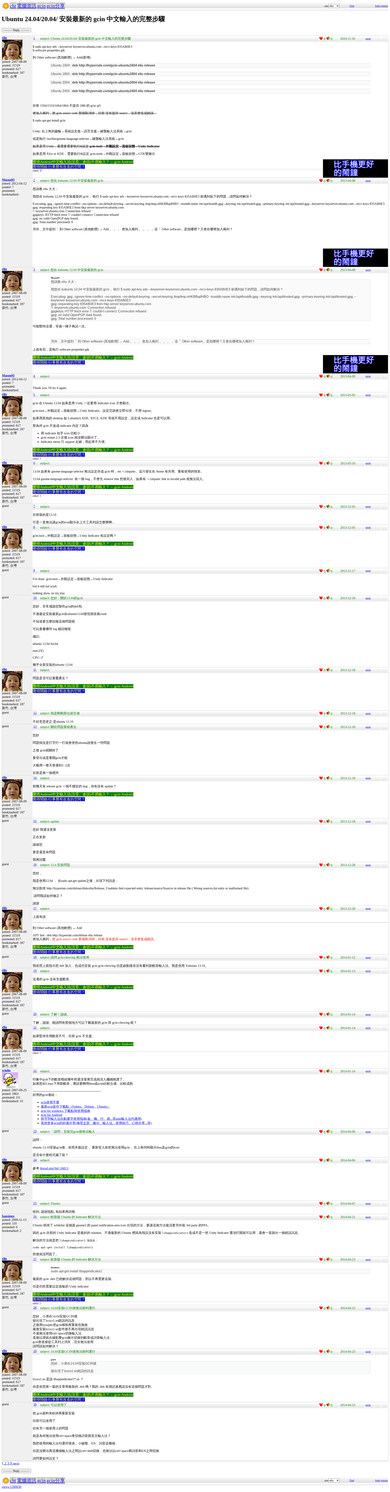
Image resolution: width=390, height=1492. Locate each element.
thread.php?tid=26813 (54, 1168)
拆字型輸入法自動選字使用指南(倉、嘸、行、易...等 (78, 1118)
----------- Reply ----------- (16, 30)
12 (35, 713)
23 (35, 1131)
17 (35, 908)
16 (35, 864)
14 (35, 777)
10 (35, 597)
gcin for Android (51, 1115)
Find (352, 5)
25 (35, 1203)
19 (35, 970)
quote (368, 38)
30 (35, 1404)
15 (35, 821)
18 (35, 957)
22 (35, 1071)
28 (35, 1307)
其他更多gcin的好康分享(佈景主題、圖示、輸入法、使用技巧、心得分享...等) (96, 1123)
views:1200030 (11, 1487)
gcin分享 (56, 6)
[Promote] (321, 38)
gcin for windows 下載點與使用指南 (65, 1111)
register (384, 5)
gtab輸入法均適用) (129, 1118)
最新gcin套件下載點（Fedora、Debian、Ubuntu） (75, 1106)
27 (35, 1259)
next (16, 1463)
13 (35, 726)
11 (34, 669)
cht (13, 6)
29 (35, 1351)
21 (35, 1027)
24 (35, 1160)
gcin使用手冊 (50, 1102)
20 (35, 1014)
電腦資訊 (26, 6)
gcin (41, 6)
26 (35, 1216)
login (377, 5)
